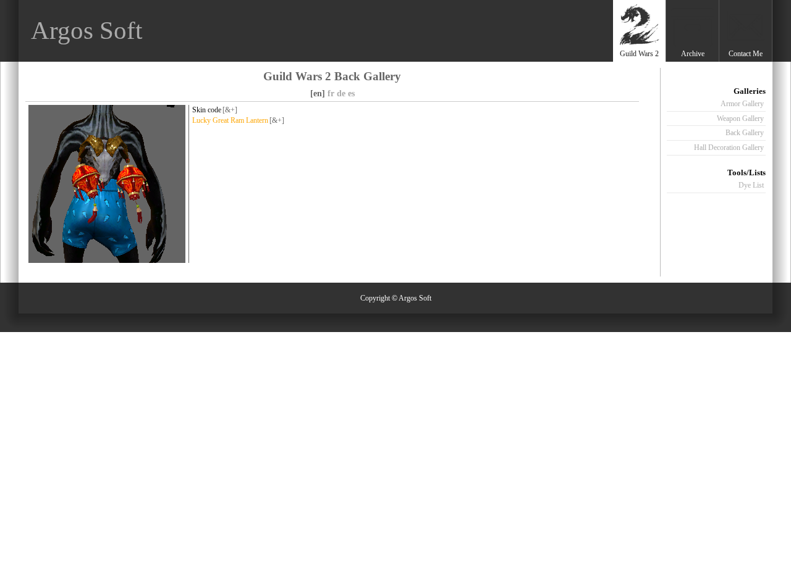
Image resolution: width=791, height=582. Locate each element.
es (351, 93)
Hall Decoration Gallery (729, 147)
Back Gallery (744, 132)
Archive (692, 53)
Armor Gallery (742, 103)
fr (331, 93)
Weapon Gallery (740, 118)
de (341, 93)
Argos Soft (86, 30)
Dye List (751, 185)
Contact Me (746, 53)
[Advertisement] (385, 31)
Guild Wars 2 (639, 53)
